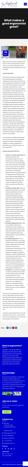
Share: (3, 328)
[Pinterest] (13, 328)
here (21, 81)
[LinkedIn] (16, 328)
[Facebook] (7, 328)
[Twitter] (10, 328)
